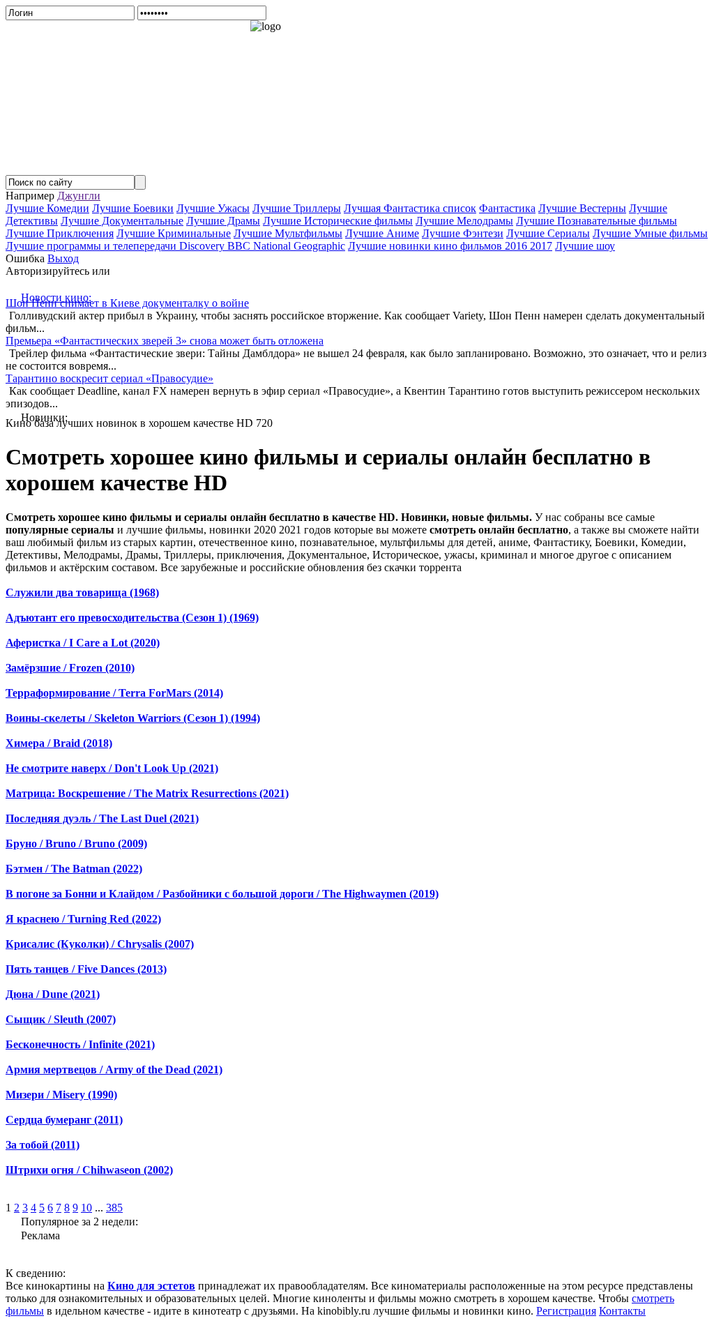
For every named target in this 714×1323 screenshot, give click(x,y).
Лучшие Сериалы (548, 233)
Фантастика (507, 208)
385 (114, 1208)
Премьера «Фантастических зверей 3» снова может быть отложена (165, 341)
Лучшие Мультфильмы (288, 233)
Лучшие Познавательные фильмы (596, 221)
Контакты (622, 1311)
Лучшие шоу (585, 246)
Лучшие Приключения (60, 233)
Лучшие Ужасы (213, 208)
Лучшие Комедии (47, 208)
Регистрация (566, 1311)
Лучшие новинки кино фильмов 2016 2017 (450, 246)
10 (86, 1208)
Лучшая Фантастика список (410, 208)
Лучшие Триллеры (296, 208)
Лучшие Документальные (122, 221)
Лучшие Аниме (382, 233)
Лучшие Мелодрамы (464, 221)
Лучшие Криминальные (173, 233)
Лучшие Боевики (133, 208)
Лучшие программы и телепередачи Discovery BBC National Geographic (175, 246)
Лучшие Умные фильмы (650, 233)
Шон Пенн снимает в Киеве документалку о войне (127, 303)
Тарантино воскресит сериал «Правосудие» (109, 378)
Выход (63, 258)
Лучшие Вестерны (582, 208)
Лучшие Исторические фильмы (338, 221)
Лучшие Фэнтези (462, 233)
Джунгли (78, 196)
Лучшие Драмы (223, 221)
